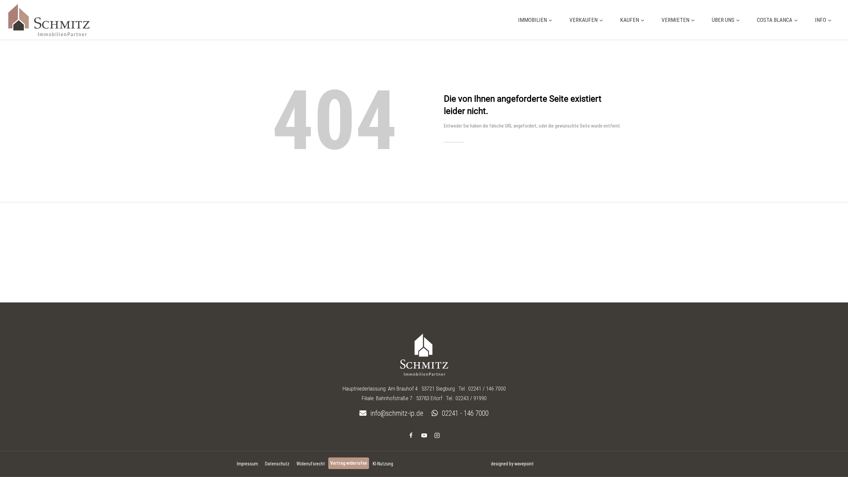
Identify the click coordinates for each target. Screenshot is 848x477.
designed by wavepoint (512, 463)
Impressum (247, 463)
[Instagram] (437, 435)
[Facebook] (411, 435)
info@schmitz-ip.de (396, 413)
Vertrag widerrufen (348, 463)
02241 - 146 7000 (464, 413)
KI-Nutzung (383, 463)
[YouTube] (424, 435)
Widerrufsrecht (310, 463)
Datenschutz (277, 463)
